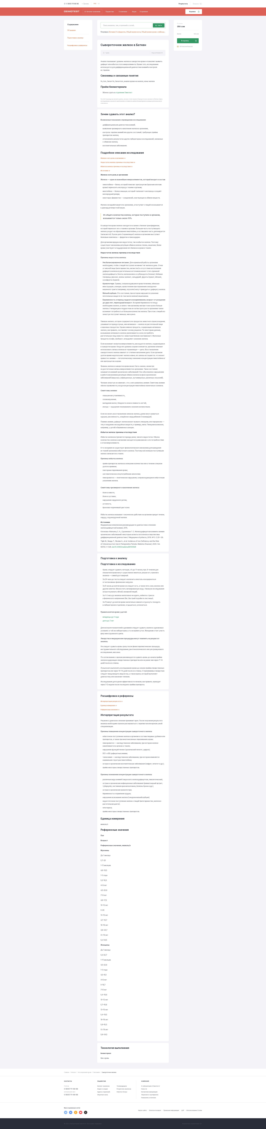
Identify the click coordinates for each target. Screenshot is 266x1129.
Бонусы (196, 4)
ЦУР (182, 1110)
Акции (134, 11)
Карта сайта (142, 1110)
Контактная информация (149, 1092)
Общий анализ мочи (133, 32)
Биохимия (97, 1072)
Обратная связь (102, 1095)
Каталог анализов (103, 1086)
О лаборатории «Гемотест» (150, 1086)
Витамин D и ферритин (117, 32)
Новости (144, 1089)
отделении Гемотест (123, 92)
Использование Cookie (194, 1110)
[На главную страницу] (71, 11)
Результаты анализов (124, 1089)
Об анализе (71, 30)
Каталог (73, 1072)
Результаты (183, 4)
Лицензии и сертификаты (149, 1095)
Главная (66, 1072)
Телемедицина (122, 1086)
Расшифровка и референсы (77, 45)
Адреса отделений (103, 1092)
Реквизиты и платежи (148, 1097)
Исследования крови (84, 1072)
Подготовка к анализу (75, 38)
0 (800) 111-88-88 (72, 4)
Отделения (144, 11)
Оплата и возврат (155, 1110)
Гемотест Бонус (122, 1092)
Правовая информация (171, 1110)
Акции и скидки (102, 1089)
